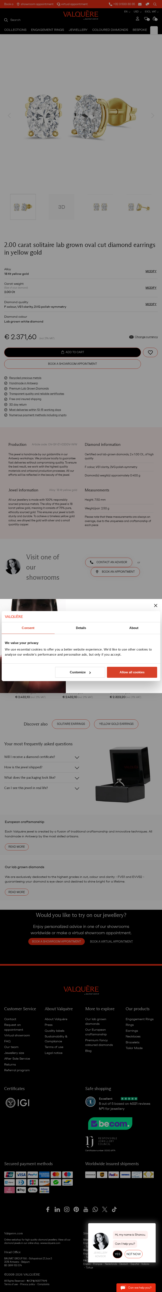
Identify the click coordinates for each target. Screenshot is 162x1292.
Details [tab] (81, 628)
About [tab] (134, 628)
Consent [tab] (28, 628)
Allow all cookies (132, 672)
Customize (78, 672)
